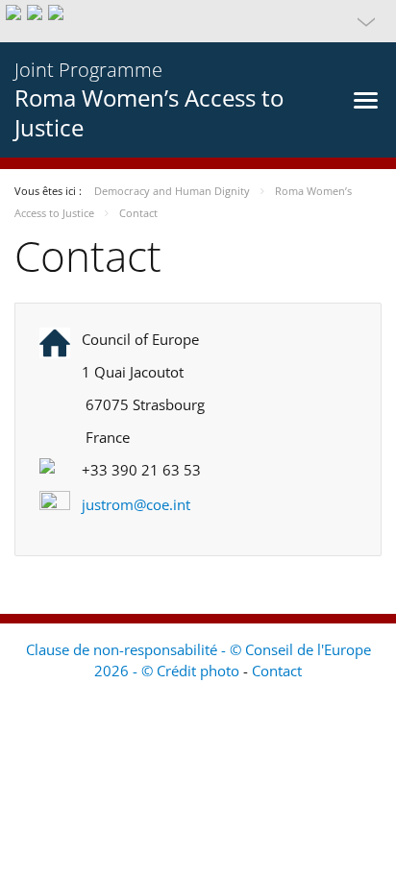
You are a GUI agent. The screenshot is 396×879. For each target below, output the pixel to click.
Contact (277, 670)
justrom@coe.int (136, 504)
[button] (198, 21)
